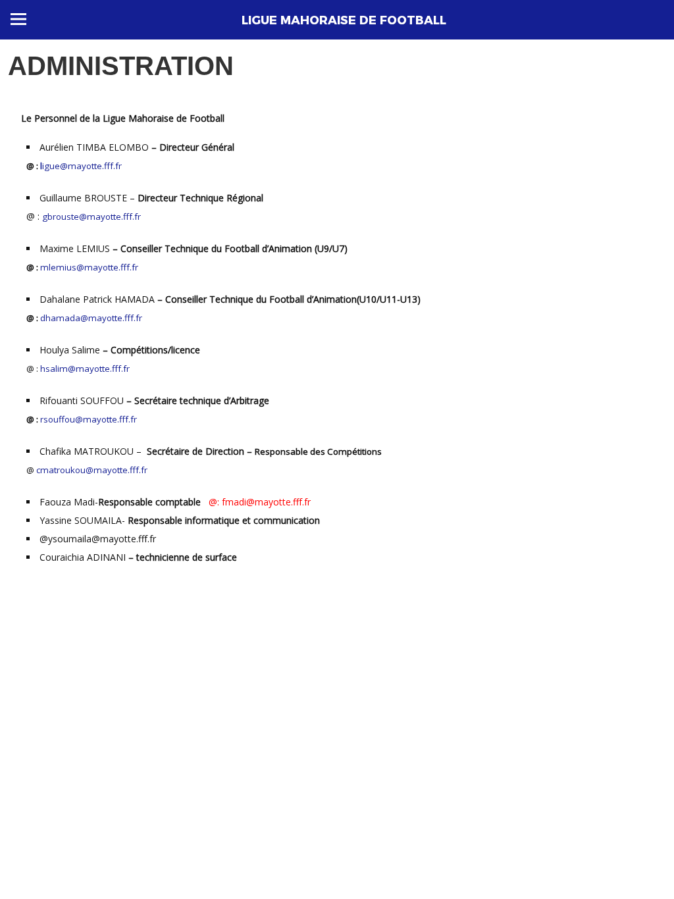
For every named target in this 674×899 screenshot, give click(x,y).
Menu (18, 19)
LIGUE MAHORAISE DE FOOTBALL (344, 20)
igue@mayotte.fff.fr (81, 166)
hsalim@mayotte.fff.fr (85, 368)
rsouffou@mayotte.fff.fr (88, 419)
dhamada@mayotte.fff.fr (91, 318)
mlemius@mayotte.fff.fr (89, 267)
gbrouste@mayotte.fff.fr (91, 216)
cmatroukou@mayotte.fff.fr (91, 470)
